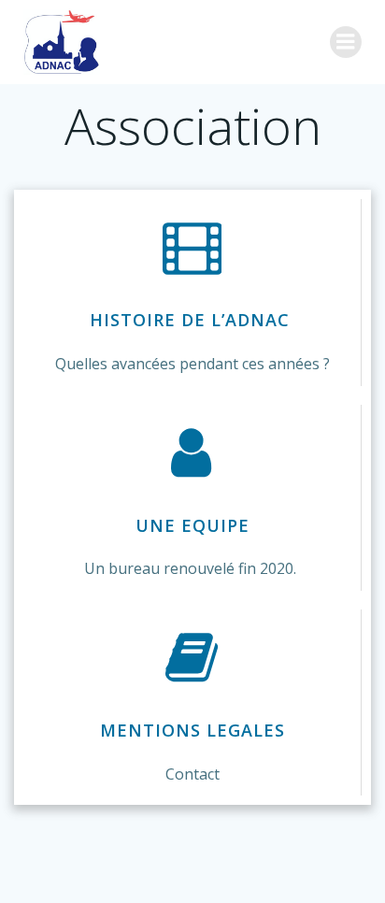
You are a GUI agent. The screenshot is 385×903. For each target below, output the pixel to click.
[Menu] (346, 42)
